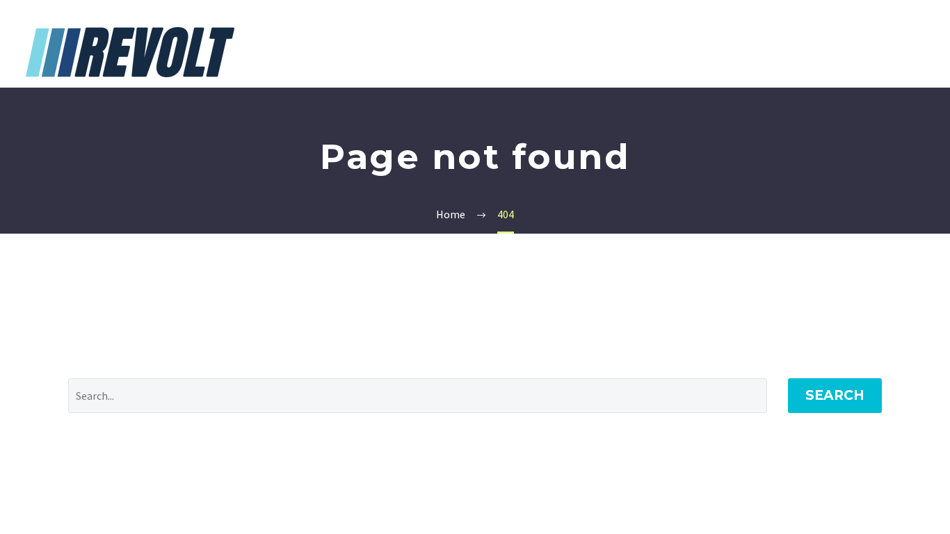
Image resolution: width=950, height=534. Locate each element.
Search (834, 395)
